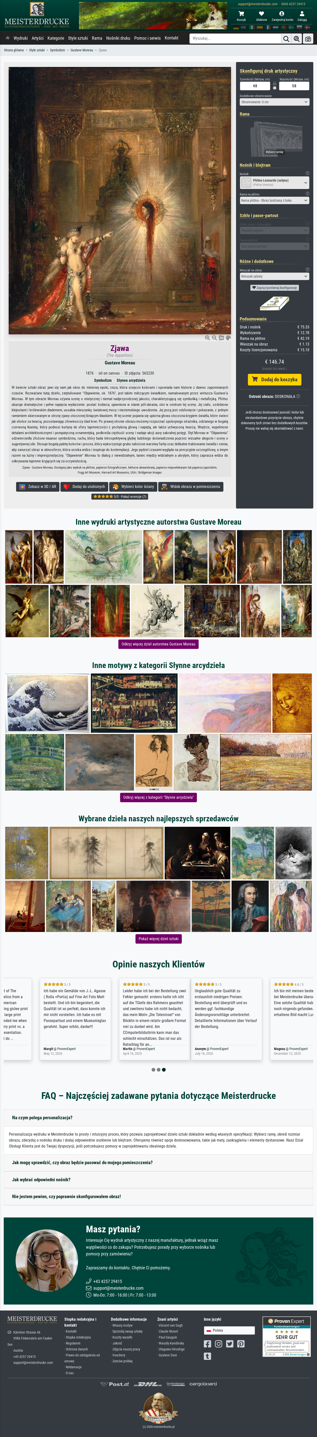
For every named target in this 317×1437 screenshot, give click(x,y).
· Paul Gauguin (167, 1337)
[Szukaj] (286, 38)
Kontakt (171, 37)
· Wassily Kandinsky (170, 1343)
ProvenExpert (36, 1049)
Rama (97, 38)
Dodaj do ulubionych (87, 486)
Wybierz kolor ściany (136, 486)
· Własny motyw (121, 1325)
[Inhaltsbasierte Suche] (296, 38)
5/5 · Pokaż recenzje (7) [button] (129, 497)
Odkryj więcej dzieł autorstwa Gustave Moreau (158, 644)
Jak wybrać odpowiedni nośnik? (41, 1179)
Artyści (38, 38)
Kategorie (56, 38)
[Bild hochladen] (308, 38)
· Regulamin (72, 1343)
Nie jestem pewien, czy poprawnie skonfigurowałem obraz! (66, 1196)
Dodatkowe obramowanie (256, 96)
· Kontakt (70, 1331)
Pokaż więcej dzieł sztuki (159, 938)
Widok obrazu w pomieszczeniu (193, 486)
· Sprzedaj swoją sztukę (127, 1331)
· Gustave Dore (167, 1355)
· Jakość (116, 1343)
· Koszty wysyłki (121, 1337)
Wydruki (21, 38)
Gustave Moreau (82, 50)
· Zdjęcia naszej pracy (125, 1349)
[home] (8, 38)
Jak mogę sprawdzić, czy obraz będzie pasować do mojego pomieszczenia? (82, 1162)
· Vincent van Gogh (170, 1325)
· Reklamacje (73, 1367)
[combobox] (275, 102)
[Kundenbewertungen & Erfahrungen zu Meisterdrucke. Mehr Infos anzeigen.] (287, 1336)
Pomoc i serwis (147, 38)
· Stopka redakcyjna (77, 1337)
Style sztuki (78, 38)
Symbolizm (57, 50)
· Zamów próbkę (122, 1361)
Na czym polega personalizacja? (42, 1117)
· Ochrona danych (76, 1349)
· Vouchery (118, 1355)
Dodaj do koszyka (277, 380)
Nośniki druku (118, 38)
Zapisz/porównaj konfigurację (276, 288)
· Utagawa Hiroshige (171, 1349)
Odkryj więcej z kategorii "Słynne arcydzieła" (158, 797)
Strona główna (14, 50)
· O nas (69, 1373)
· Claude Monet (167, 1331)
